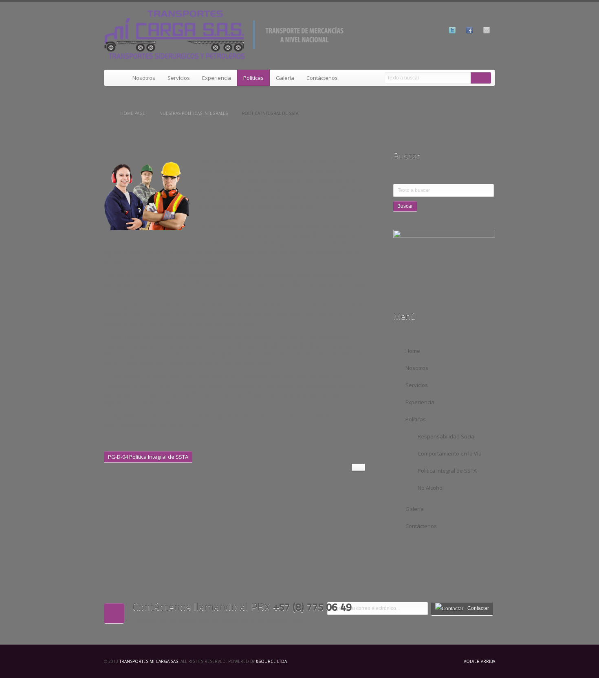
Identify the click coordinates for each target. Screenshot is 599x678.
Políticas (253, 77)
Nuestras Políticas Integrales (193, 113)
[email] (486, 30)
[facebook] (469, 30)
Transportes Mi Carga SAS (148, 661)
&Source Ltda (271, 661)
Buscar (481, 78)
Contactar (478, 608)
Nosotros (143, 77)
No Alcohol (431, 487)
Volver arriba (479, 661)
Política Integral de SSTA (447, 470)
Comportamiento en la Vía (450, 453)
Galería (285, 77)
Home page (132, 113)
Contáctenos (322, 77)
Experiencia (216, 77)
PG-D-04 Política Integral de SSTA (148, 456)
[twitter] (452, 30)
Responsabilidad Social (447, 436)
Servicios (178, 77)
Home (115, 78)
